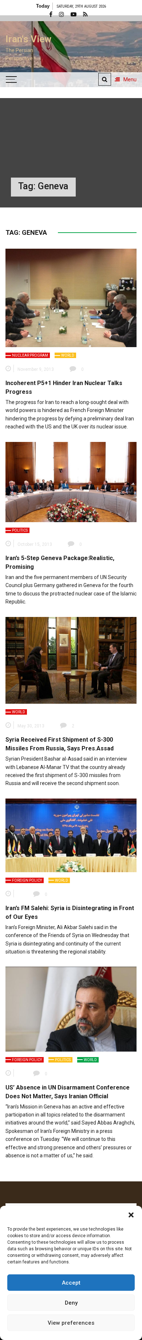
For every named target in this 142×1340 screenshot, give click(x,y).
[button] (131, 1215)
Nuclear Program (30, 355)
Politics (20, 530)
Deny (71, 1303)
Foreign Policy (27, 880)
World (67, 355)
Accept (71, 1282)
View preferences (71, 1323)
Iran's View (28, 39)
